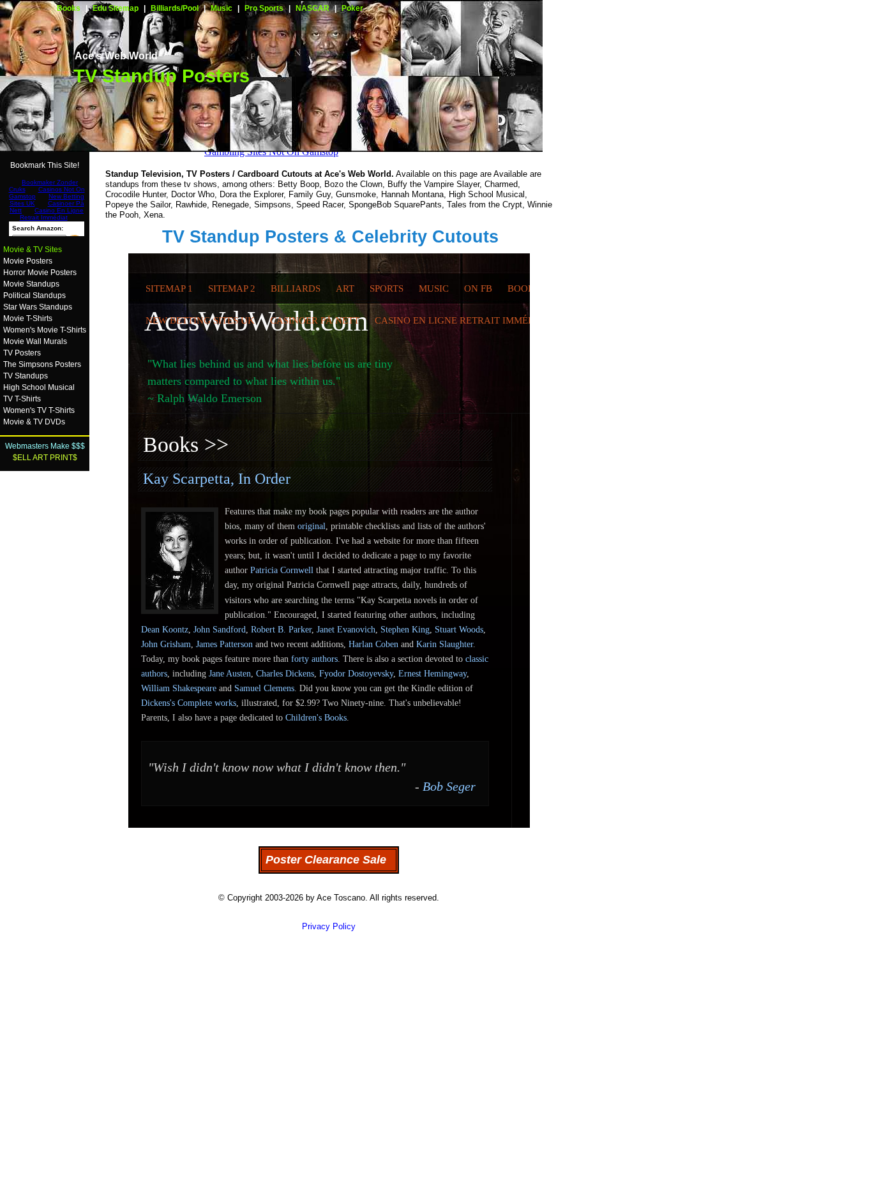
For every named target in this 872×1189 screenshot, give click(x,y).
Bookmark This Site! (44, 165)
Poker (352, 8)
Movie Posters (27, 261)
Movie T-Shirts (27, 318)
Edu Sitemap (116, 8)
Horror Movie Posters (40, 272)
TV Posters (22, 352)
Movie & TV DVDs (34, 421)
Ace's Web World (116, 55)
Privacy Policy (329, 926)
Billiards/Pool (175, 8)
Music (221, 8)
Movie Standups (31, 284)
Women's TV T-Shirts (39, 410)
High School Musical (39, 387)
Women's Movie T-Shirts (44, 329)
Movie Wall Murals (35, 341)
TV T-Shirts (22, 398)
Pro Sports (263, 8)
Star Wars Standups (37, 307)
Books (68, 8)
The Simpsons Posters (42, 364)
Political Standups (34, 295)
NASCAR (312, 8)
